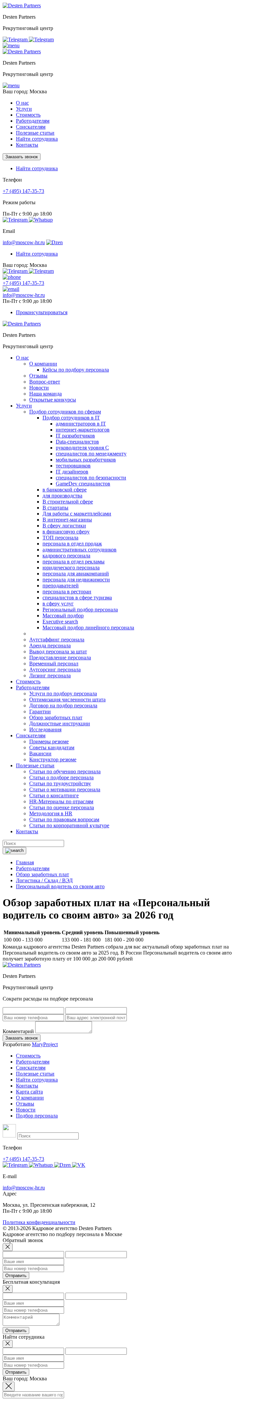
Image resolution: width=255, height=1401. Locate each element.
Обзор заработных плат (55, 717)
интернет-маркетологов (83, 429)
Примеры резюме (49, 741)
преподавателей (60, 585)
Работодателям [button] (32, 121)
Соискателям (30, 1067)
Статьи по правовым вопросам (64, 819)
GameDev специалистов (83, 483)
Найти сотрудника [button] (37, 168)
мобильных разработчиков (86, 459)
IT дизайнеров (72, 471)
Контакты (27, 145)
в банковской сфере (64, 489)
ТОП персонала (60, 537)
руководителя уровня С (82, 447)
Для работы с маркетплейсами (76, 513)
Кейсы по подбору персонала (75, 369)
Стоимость (28, 115)
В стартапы (55, 507)
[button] (11, 45)
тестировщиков (73, 465)
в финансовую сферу (66, 531)
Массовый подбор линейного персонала (88, 627)
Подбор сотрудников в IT (71, 417)
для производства (62, 495)
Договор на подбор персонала (63, 705)
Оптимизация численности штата (67, 699)
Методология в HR (50, 813)
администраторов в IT (81, 423)
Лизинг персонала (50, 675)
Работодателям (32, 1061)
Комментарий (18, 1031)
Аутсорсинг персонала (55, 669)
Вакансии (40, 753)
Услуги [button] (24, 109)
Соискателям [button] (30, 127)
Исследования (45, 729)
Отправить (16, 1275)
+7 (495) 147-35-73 (23, 191)
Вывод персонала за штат (58, 651)
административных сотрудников (79, 549)
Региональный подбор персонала (80, 609)
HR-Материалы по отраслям (61, 801)
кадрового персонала (66, 555)
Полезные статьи (35, 1073)
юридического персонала (71, 567)
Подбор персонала (37, 1115)
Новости (39, 387)
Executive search (60, 621)
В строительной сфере (67, 501)
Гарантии (40, 711)
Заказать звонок (21, 156)
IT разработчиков (75, 435)
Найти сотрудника (37, 139)
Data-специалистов (77, 441)
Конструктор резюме (52, 759)
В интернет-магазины (67, 519)
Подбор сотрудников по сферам (65, 411)
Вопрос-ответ (44, 381)
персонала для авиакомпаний (75, 573)
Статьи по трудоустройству (60, 783)
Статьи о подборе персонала (61, 777)
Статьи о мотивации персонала (64, 789)
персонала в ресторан (66, 591)
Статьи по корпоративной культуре (69, 825)
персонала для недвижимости (76, 579)
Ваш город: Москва (25, 91)
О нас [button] (22, 103)
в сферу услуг (58, 603)
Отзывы (38, 375)
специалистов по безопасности (91, 477)
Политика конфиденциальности (39, 1222)
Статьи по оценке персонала (61, 807)
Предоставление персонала (60, 657)
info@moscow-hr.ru (24, 242)
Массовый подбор (63, 615)
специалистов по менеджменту (91, 453)
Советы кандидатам (51, 747)
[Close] (8, 1247)
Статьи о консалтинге (54, 795)
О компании (43, 363)
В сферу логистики (64, 525)
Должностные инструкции (59, 723)
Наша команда (45, 393)
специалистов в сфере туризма (77, 597)
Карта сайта (29, 1091)
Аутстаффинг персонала (56, 639)
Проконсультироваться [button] (41, 312)
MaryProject (45, 1044)
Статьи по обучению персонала (65, 771)
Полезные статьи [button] (35, 133)
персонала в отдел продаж (72, 543)
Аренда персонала (50, 645)
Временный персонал (53, 663)
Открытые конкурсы (52, 399)
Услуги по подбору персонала (63, 693)
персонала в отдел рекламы (73, 561)
